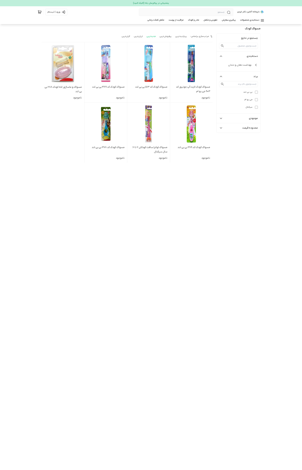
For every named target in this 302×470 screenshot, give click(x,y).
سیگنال (249, 107)
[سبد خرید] (40, 12)
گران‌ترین (126, 36)
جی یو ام (248, 99)
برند (255, 76)
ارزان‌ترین (138, 36)
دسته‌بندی (252, 56)
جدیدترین (151, 36)
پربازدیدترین (181, 36)
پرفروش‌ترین (165, 36)
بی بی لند (247, 92)
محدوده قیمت (250, 128)
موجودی (253, 118)
